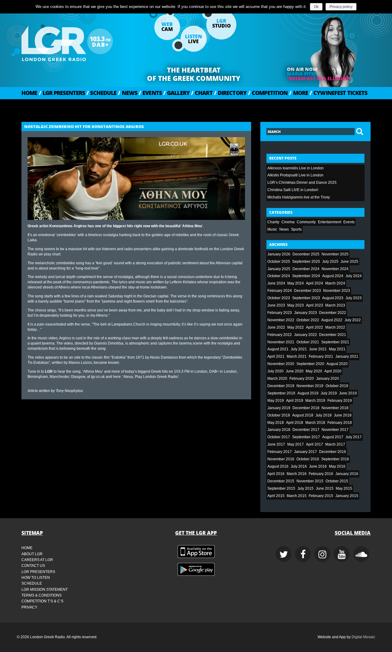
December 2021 (332, 335)
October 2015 (337, 481)
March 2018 (315, 422)
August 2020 (337, 364)
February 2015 (321, 496)
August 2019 (307, 393)
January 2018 (278, 430)
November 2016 (280, 459)
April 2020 (332, 371)
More (298, 92)
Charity (273, 222)
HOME (29, 92)
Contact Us (33, 565)
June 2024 (276, 283)
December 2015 (280, 481)
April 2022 (314, 327)
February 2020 (301, 378)
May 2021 (337, 349)
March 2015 (297, 496)
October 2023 (278, 298)
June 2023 (276, 305)
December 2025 (305, 254)
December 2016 (332, 452)
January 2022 (305, 335)
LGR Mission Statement (44, 589)
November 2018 (335, 408)
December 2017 (305, 430)
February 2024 (279, 290)
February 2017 (279, 452)
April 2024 (314, 283)
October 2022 (307, 320)
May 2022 (295, 327)
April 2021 (276, 356)
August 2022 (331, 320)
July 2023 (353, 298)
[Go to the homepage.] (82, 41)
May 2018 (275, 422)
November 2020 (280, 364)
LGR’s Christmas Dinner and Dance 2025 (302, 182)
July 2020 (275, 371)
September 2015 (281, 488)
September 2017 (306, 437)
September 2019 (281, 393)
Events (150, 92)
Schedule (101, 92)
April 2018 (294, 422)
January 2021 (346, 356)
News (127, 92)
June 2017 (276, 444)
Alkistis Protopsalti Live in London (295, 175)
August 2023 (332, 298)
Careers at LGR (37, 560)
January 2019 (278, 408)
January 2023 (305, 313)
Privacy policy (341, 7)
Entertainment (329, 222)
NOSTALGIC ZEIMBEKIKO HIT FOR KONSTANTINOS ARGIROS (84, 126)
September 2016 (335, 459)
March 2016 (297, 474)
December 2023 (307, 290)
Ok (316, 7)
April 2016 (276, 474)
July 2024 (353, 276)
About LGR (32, 554)
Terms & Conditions (41, 595)
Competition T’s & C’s (42, 601)
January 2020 (327, 378)
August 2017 (332, 437)
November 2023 (336, 290)
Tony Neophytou (69, 391)
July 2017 (353, 437)
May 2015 (344, 488)
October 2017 (278, 437)
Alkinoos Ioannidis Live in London (295, 168)
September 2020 (310, 364)
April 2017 (314, 444)
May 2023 (295, 305)
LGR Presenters (62, 92)
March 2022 (335, 327)
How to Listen (35, 577)
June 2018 (343, 415)
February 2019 (339, 400)
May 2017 (295, 444)
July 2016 (299, 466)
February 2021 (321, 356)
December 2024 (305, 269)
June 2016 (318, 466)
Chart (202, 92)
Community (306, 222)
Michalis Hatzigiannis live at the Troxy (298, 197)
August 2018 (302, 415)
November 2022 (280, 320)
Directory (230, 92)
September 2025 (306, 261)
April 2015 (276, 496)
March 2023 (335, 305)
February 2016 (321, 474)
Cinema (288, 222)
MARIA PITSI (301, 74)
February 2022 (279, 335)
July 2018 (323, 415)
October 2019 (337, 386)
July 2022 (353, 320)
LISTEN (193, 39)
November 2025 (335, 254)
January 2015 (346, 496)
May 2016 (337, 466)
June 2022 (276, 327)
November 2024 (335, 269)
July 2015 (305, 488)
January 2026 (278, 254)
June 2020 (294, 371)
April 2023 (314, 305)
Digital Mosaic (363, 637)
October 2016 (307, 459)
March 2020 (277, 378)
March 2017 (335, 444)
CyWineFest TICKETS (338, 92)
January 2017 (305, 452)
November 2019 (309, 386)
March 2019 (315, 400)
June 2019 (348, 393)
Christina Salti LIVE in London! (292, 190)
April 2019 (294, 400)
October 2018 (278, 415)
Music (272, 229)
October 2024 (278, 276)
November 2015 (309, 481)
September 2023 (306, 298)
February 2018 (339, 422)
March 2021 (297, 356)
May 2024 (295, 283)
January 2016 (346, 474)
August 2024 (332, 276)
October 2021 (307, 342)
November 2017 (335, 430)
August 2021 (277, 349)
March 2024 (335, 283)
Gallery (176, 92)
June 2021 (318, 349)
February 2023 (279, 313)
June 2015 (325, 488)
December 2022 (332, 313)
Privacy (29, 607)
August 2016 (277, 466)
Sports (296, 229)
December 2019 (280, 386)
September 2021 (335, 342)
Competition (268, 92)
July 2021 (299, 349)
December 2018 (305, 408)
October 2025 (278, 261)
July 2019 (329, 393)
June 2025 (349, 261)
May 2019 (275, 400)
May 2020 (314, 371)
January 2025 (278, 269)
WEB (167, 26)
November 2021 (280, 342)
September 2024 (306, 276)
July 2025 (330, 261)
